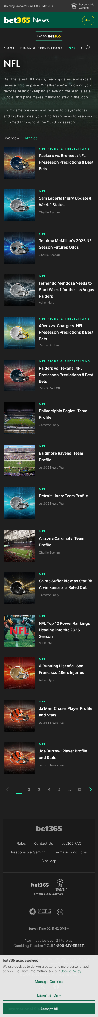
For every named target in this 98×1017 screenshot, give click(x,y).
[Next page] (91, 789)
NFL (72, 48)
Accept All (49, 1009)
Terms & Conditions (70, 852)
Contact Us (43, 843)
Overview (11, 138)
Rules (21, 843)
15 (79, 789)
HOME (9, 48)
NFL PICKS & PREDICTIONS (64, 148)
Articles (31, 138)
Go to (42, 36)
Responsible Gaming (86, 6)
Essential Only (49, 995)
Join (88, 20)
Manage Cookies (49, 981)
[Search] (88, 48)
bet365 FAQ (71, 843)
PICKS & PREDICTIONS (41, 48)
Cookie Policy (70, 971)
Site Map (49, 861)
